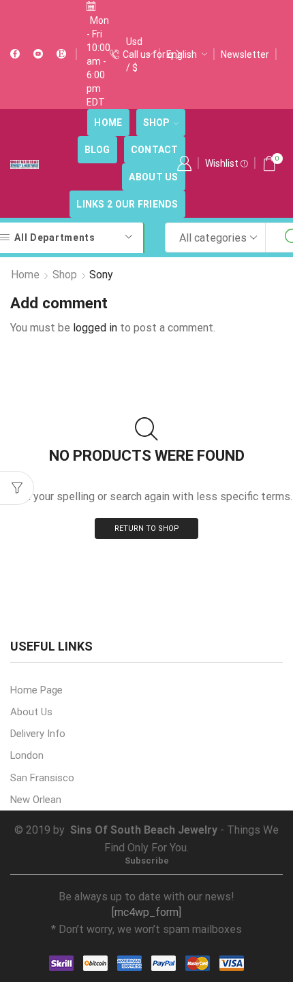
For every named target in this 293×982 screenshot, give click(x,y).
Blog (97, 149)
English (181, 54)
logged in (95, 327)
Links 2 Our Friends (127, 204)
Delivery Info (37, 733)
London (27, 755)
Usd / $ (134, 54)
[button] (114, 54)
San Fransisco (42, 778)
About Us (153, 176)
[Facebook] (15, 54)
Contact (155, 149)
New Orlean (35, 799)
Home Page (36, 690)
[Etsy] (61, 54)
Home (108, 122)
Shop (156, 122)
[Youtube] (38, 54)
